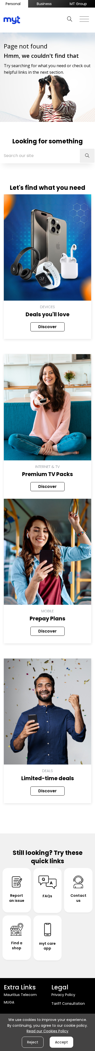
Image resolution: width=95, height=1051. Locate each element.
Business (44, 3)
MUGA (9, 1002)
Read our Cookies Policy (47, 1031)
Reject (32, 1042)
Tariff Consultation (68, 1003)
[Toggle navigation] (84, 17)
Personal (13, 3)
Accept (61, 1042)
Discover (47, 327)
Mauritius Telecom (20, 994)
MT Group (78, 3)
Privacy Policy (63, 994)
